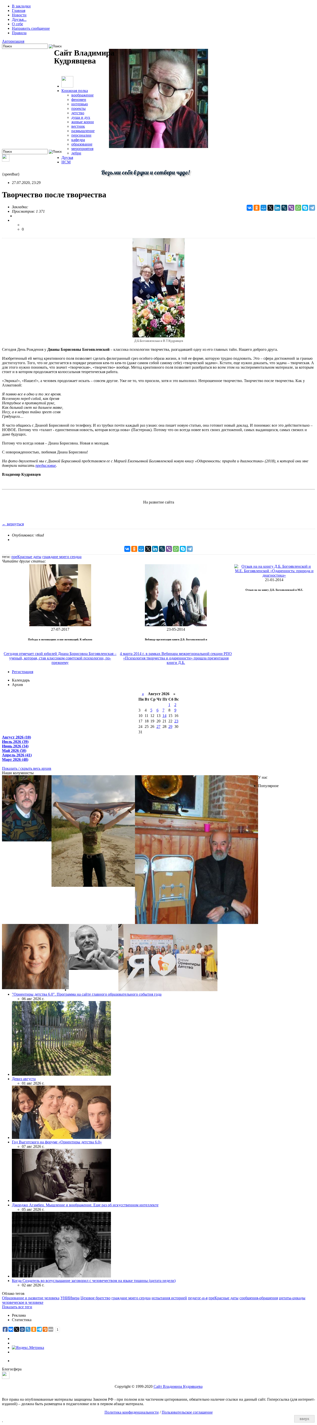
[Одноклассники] (257, 208)
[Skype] (305, 208)
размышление (83, 131)
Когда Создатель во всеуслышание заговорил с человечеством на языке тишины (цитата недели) (94, 1280)
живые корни (82, 122)
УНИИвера (69, 1298)
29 (170, 726)
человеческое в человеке (22, 1302)
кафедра (78, 140)
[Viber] (291, 208)
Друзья (67, 157)
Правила (19, 33)
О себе (17, 24)
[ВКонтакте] (250, 208)
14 (164, 715)
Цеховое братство (95, 1298)
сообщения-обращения (258, 1298)
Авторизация (13, 41)
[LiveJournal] (284, 208)
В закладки (21, 6)
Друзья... (19, 19)
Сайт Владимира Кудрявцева (178, 1386)
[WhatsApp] (298, 208)
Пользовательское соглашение (187, 1412)
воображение (82, 95)
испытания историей (169, 1298)
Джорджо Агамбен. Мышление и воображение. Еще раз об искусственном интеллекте (85, 1205)
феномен (78, 99)
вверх (304, 1419)
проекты (78, 108)
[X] (270, 208)
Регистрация (22, 672)
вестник (78, 126)
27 (158, 726)
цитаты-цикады (292, 1298)
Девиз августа (24, 1079)
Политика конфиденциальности (132, 1412)
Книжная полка (74, 91)
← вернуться (13, 524)
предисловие (45, 465)
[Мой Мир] (263, 208)
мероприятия (82, 149)
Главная (18, 10)
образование (81, 144)
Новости (19, 15)
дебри (76, 153)
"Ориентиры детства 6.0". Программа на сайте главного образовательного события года (86, 994)
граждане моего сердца (61, 557)
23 (176, 721)
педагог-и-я (198, 1298)
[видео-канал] (5, 160)
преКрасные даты (26, 557)
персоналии (81, 135)
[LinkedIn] (277, 208)
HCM (66, 162)
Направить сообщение (31, 28)
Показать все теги (17, 1307)
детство (77, 113)
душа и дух (80, 117)
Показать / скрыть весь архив (26, 768)
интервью (79, 104)
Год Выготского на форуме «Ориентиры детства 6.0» (57, 1142)
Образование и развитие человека (30, 1298)
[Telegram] (312, 208)
